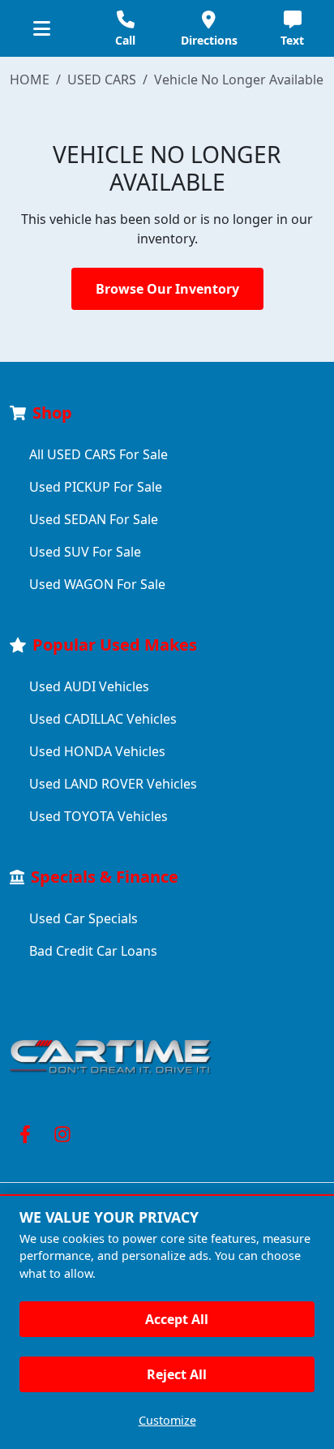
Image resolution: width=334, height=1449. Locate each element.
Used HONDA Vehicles (97, 751)
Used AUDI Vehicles (89, 686)
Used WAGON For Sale (97, 584)
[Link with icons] (28, 1134)
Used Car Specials (83, 918)
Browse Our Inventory (167, 289)
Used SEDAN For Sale (93, 519)
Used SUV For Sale (85, 552)
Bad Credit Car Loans (93, 951)
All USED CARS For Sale (98, 454)
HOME (29, 79)
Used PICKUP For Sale (95, 487)
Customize (167, 1420)
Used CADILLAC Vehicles (103, 719)
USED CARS (101, 79)
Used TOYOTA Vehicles (98, 816)
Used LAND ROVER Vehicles (113, 784)
